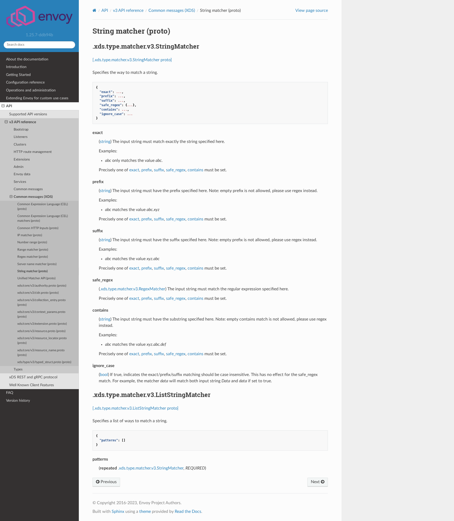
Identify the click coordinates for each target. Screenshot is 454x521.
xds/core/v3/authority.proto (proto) (41, 285)
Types (18, 369)
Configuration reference (25, 82)
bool (104, 375)
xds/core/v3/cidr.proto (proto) (38, 292)
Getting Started (18, 75)
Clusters (20, 144)
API (9, 106)
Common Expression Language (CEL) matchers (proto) (42, 218)
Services (20, 182)
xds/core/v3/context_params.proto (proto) (41, 314)
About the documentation (27, 59)
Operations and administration (31, 90)
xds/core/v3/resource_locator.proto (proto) (42, 340)
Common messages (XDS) (33, 197)
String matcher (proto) (32, 271)
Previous (108, 482)
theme (145, 511)
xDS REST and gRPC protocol (33, 377)
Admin (18, 167)
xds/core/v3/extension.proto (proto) (42, 323)
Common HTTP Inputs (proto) (37, 228)
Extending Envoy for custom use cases (37, 98)
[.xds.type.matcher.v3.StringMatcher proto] (132, 60)
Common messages (28, 189)
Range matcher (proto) (32, 249)
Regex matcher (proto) (32, 256)
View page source (311, 10)
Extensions (22, 159)
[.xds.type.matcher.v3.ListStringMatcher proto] (135, 408)
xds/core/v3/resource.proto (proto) (41, 331)
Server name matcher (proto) (36, 264)
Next (316, 482)
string (105, 142)
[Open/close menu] (3, 106)
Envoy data (22, 174)
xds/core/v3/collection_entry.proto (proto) (41, 302)
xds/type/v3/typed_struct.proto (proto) (44, 362)
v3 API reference (22, 122)
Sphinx (118, 511)
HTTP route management (33, 152)
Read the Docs (188, 511)
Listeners (21, 137)
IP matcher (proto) (29, 235)
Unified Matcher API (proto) (36, 278)
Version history (18, 401)
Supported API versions (28, 114)
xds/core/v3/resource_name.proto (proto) (41, 353)
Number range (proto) (32, 242)
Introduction (16, 67)
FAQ (9, 393)
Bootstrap (21, 129)
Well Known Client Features (31, 385)
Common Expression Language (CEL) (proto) (42, 206)
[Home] (94, 10)
